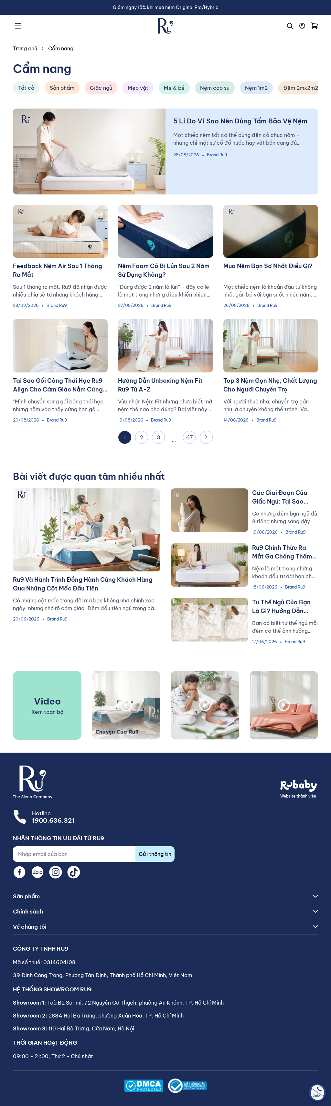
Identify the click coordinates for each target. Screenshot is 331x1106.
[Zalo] (37, 872)
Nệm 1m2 (256, 88)
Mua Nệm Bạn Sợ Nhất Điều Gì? (268, 266)
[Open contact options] (317, 1092)
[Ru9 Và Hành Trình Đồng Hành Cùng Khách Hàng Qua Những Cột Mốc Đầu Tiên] (86, 529)
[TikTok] (73, 872)
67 (189, 437)
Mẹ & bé (174, 88)
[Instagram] (55, 872)
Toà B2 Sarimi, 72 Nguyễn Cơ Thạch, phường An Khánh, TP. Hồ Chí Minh (135, 1002)
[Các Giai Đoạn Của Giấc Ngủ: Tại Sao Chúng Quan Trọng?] (209, 510)
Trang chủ (25, 48)
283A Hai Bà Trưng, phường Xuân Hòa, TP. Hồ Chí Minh (116, 1015)
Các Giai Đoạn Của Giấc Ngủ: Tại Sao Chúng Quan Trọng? (281, 501)
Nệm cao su (215, 88)
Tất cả (26, 88)
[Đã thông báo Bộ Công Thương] (187, 1086)
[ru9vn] (165, 26)
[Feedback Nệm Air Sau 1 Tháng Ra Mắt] (60, 231)
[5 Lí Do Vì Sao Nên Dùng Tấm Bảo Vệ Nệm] (89, 151)
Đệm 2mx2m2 (300, 88)
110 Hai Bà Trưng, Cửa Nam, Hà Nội (91, 1028)
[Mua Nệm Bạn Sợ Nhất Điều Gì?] (270, 231)
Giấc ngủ (101, 88)
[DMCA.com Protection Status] (143, 1086)
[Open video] (126, 705)
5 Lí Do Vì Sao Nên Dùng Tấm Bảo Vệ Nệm (240, 121)
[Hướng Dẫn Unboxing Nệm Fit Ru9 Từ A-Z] (165, 345)
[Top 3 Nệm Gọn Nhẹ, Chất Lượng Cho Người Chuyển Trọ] (270, 345)
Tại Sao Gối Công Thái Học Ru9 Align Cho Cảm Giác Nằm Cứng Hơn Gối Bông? (58, 389)
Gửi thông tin (155, 854)
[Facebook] (19, 872)
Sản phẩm (62, 88)
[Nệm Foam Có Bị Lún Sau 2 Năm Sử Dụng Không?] (165, 231)
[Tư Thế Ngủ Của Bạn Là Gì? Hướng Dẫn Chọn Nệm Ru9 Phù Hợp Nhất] (209, 620)
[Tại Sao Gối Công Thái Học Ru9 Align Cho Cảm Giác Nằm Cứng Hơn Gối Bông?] (60, 345)
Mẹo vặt (138, 88)
